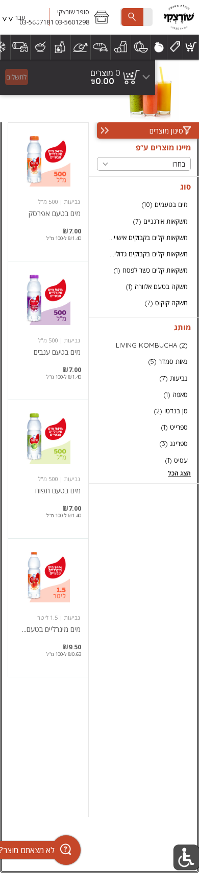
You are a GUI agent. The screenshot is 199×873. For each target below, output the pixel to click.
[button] (82, 17)
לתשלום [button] (16, 77)
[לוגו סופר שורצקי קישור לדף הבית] (178, 17)
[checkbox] (144, 204)
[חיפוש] (132, 17)
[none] (48, 192)
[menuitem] (191, 47)
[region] (77, 77)
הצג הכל (179, 473)
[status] (105, 73)
